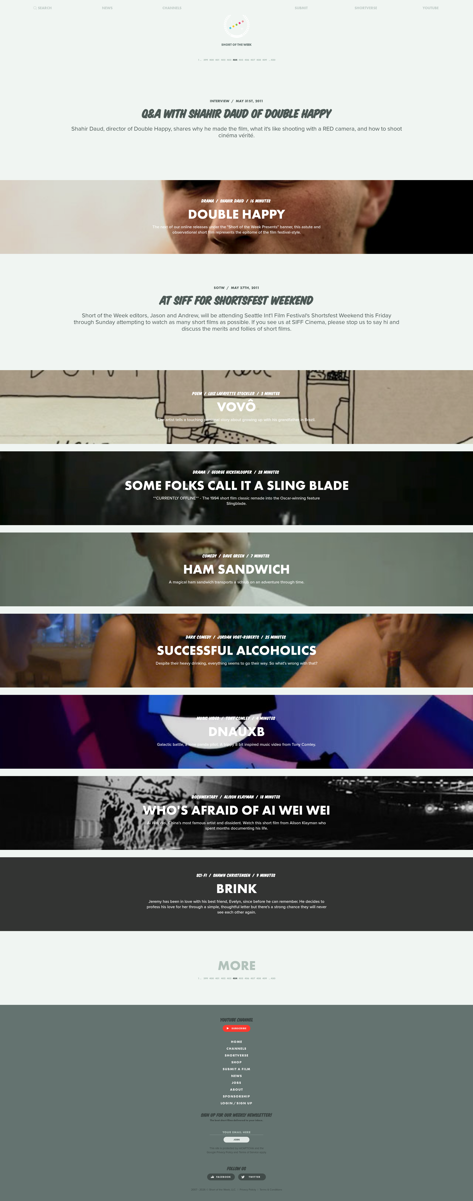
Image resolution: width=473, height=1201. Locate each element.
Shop (236, 1062)
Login (227, 1103)
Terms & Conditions (271, 1189)
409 (264, 59)
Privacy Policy (225, 1152)
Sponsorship (236, 1096)
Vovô (236, 406)
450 (273, 59)
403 (229, 59)
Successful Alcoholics (237, 650)
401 (217, 59)
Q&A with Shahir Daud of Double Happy (236, 112)
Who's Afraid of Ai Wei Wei (236, 810)
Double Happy (236, 214)
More (237, 965)
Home (236, 1042)
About (236, 1089)
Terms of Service (249, 1152)
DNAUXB (236, 731)
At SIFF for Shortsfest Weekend (236, 299)
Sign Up (244, 1103)
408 (258, 59)
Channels (236, 1048)
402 (223, 59)
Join (237, 1139)
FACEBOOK (223, 1176)
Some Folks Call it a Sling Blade (237, 485)
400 (211, 59)
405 (241, 59)
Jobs (236, 1083)
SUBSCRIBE (239, 1028)
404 (235, 59)
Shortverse (237, 1055)
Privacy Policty (248, 1189)
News (236, 1076)
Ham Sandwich (236, 569)
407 (253, 59)
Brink (236, 888)
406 (247, 59)
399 (205, 59)
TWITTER (254, 1176)
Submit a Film (236, 1069)
